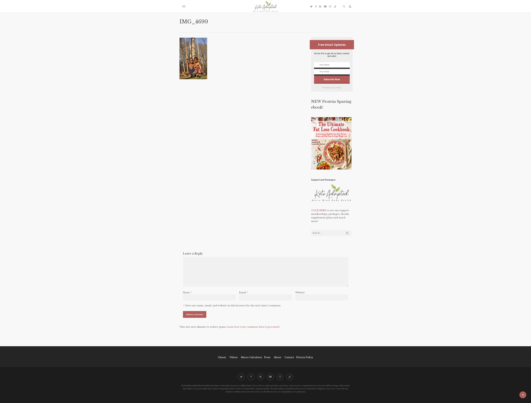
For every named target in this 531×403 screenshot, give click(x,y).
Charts (222, 357)
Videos (233, 357)
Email (243, 292)
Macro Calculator (251, 357)
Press (267, 357)
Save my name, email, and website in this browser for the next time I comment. (233, 305)
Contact (289, 357)
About (277, 357)
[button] (183, 6)
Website (300, 292)
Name (187, 292)
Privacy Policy (304, 357)
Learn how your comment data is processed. (253, 326)
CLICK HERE (318, 210)
